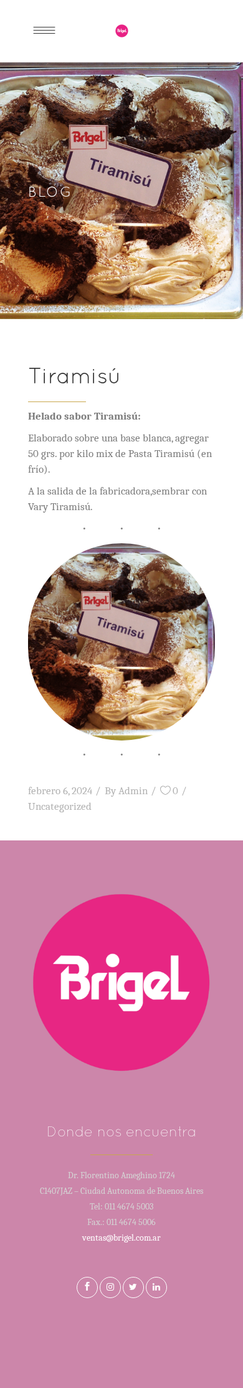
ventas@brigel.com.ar (121, 1238)
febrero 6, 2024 (60, 791)
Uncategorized (60, 806)
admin (133, 791)
